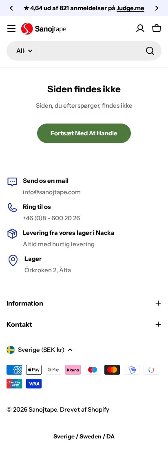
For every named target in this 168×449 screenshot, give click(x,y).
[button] (11, 8)
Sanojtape (43, 409)
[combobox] (84, 51)
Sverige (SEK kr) (41, 350)
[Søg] (150, 51)
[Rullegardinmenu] (11, 28)
